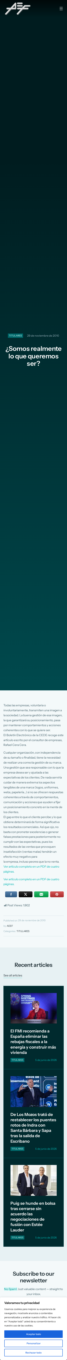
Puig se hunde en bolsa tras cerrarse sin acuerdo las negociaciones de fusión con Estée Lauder (32, 1216)
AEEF (10, 925)
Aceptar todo (33, 1334)
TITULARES (15, 335)
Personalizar (34, 1343)
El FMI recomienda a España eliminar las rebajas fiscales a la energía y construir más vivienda (33, 1042)
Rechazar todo (33, 1352)
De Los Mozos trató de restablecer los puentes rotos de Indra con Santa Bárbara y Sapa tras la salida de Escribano (33, 1128)
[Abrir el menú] (61, 8)
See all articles (12, 975)
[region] (33, 1328)
